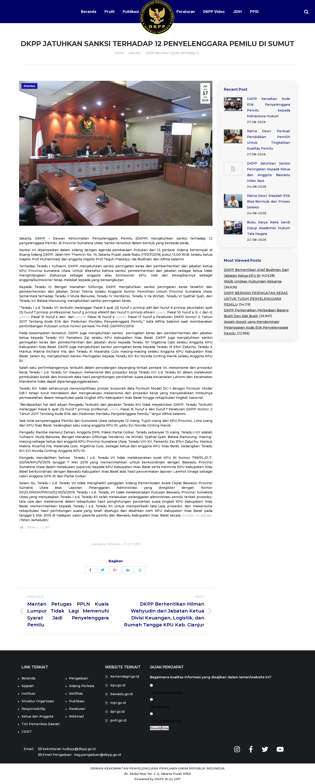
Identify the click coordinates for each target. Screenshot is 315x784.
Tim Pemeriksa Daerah (40, 724)
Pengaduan (78, 678)
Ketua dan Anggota (37, 716)
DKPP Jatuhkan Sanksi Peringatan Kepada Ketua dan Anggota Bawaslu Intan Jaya (268, 172)
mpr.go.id (118, 703)
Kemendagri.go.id (124, 676)
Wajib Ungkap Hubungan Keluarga (253, 281)
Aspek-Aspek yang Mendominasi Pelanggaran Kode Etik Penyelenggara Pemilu (256, 327)
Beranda (28, 678)
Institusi (28, 693)
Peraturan (77, 709)
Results (155, 728)
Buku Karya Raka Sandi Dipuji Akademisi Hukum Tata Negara (268, 228)
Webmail (76, 716)
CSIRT (26, 732)
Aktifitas (76, 693)
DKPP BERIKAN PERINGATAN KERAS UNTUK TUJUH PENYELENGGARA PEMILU (256, 298)
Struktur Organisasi (37, 701)
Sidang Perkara (81, 686)
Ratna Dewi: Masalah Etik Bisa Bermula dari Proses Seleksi (268, 201)
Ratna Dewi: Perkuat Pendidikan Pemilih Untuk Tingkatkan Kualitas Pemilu (268, 139)
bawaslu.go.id (121, 694)
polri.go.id (118, 720)
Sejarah (27, 686)
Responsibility (33, 709)
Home (119, 53)
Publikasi (76, 701)
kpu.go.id (117, 685)
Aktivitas (134, 53)
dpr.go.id (117, 711)
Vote (165, 728)
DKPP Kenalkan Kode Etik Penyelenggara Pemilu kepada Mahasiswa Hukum (268, 107)
